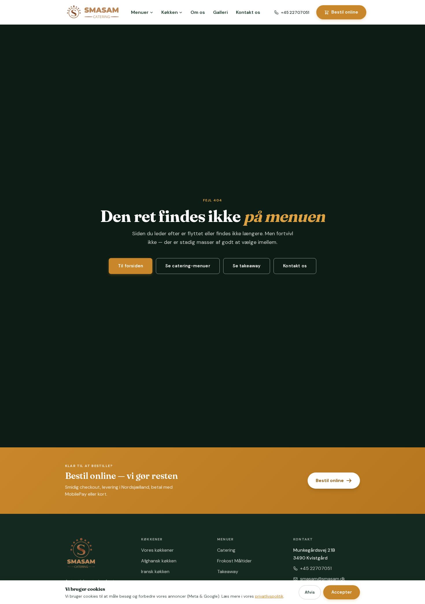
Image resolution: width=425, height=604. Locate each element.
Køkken (169, 12)
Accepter (341, 592)
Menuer (140, 12)
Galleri (220, 12)
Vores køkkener (157, 550)
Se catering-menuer (187, 266)
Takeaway (227, 571)
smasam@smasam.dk (322, 579)
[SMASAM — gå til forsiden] (93, 12)
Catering (226, 550)
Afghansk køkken (158, 561)
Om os (198, 12)
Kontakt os (248, 12)
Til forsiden (130, 266)
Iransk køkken (155, 571)
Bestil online (344, 12)
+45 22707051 (295, 12)
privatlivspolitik (269, 596)
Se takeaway (247, 266)
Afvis (310, 592)
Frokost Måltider (234, 561)
